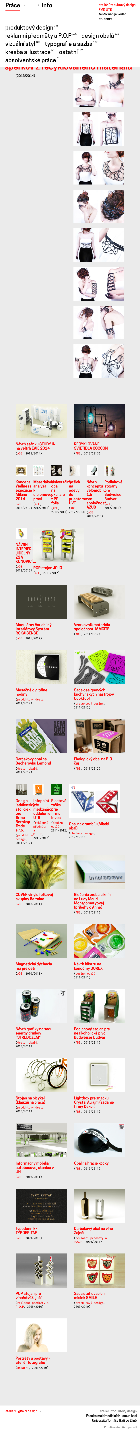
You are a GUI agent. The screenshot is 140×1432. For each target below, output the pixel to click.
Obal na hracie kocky (91, 1163)
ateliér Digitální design (21, 1411)
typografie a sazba (71, 43)
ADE (19, 453)
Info (47, 6)
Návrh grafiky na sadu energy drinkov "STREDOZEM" (34, 1033)
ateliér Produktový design (118, 1411)
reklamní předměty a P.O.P (41, 35)
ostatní (71, 52)
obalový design (82, 833)
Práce (12, 6)
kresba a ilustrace (29, 52)
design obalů (100, 35)
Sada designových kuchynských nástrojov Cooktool (94, 695)
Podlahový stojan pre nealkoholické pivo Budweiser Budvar (92, 1033)
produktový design (31, 27)
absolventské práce (32, 60)
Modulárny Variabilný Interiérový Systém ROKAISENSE (34, 629)
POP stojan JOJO (47, 568)
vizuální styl (22, 43)
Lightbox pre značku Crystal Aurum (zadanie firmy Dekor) (94, 1103)
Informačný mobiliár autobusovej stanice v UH (35, 1168)
